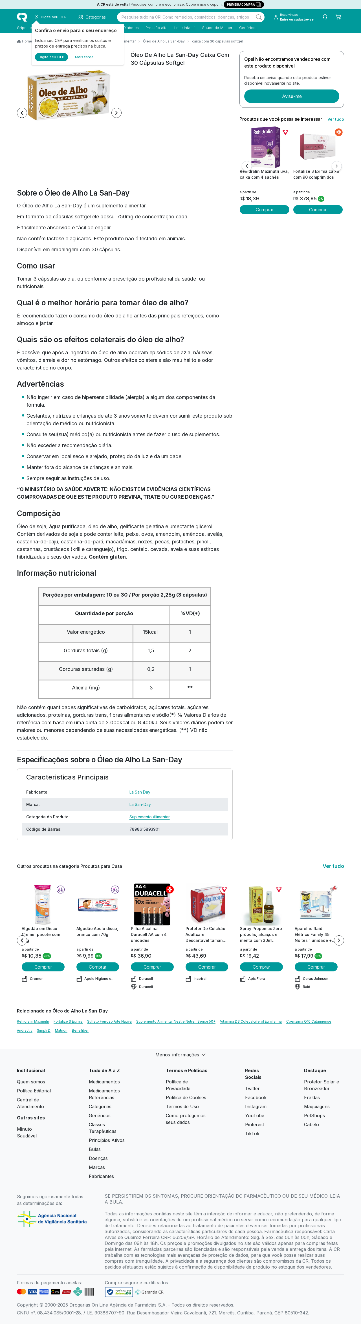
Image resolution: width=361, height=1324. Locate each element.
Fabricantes (101, 1176)
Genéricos (248, 27)
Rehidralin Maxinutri (33, 1021)
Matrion (61, 1030)
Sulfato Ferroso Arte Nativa (109, 1021)
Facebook (256, 1097)
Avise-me (292, 96)
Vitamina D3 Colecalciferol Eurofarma (251, 1021)
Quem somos (31, 1082)
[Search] (259, 17)
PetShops (314, 1115)
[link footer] (119, 1292)
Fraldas (312, 1097)
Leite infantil (184, 27)
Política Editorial (34, 1091)
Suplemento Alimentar (149, 816)
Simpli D (43, 1030)
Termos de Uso (182, 1106)
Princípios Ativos (107, 1140)
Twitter (252, 1088)
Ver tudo (335, 119)
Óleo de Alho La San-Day (164, 41)
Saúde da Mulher (217, 27)
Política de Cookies (186, 1097)
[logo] (22, 17)
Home (27, 41)
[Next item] (116, 113)
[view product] (264, 147)
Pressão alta (157, 27)
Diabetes (131, 27)
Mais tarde (84, 57)
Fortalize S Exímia (68, 1021)
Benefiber (80, 1030)
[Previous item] (22, 113)
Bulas (95, 1149)
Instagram (256, 1106)
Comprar (264, 209)
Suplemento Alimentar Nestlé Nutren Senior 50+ (175, 1021)
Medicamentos (104, 1082)
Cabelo (311, 1124)
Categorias (100, 1106)
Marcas (97, 1167)
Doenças (98, 1158)
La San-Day (140, 804)
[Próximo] (337, 166)
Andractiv (24, 1030)
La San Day (139, 792)
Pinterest (254, 1124)
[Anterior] (247, 166)
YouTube (254, 1115)
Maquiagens (317, 1106)
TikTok (252, 1133)
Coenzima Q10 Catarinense (308, 1021)
